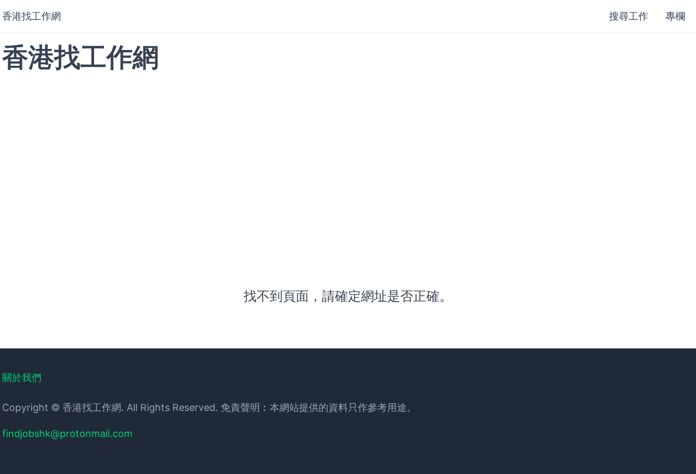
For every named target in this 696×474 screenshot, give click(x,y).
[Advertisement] (348, 168)
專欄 (675, 16)
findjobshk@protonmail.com (67, 433)
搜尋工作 (628, 16)
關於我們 (21, 377)
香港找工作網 (31, 16)
